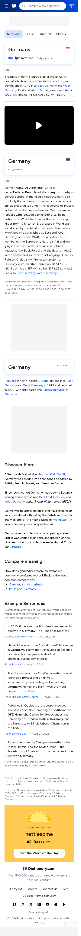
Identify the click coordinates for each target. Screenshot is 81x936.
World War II (57, 474)
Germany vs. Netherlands (26, 584)
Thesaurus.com (71, 6)
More (60, 34)
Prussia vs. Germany (22, 589)
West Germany (47, 273)
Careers (32, 889)
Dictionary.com (14, 6)
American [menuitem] (13, 34)
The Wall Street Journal (25, 696)
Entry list (16, 889)
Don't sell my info (39, 912)
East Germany (47, 85)
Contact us (49, 889)
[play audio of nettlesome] (29, 842)
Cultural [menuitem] (45, 34)
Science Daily (19, 733)
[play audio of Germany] (10, 58)
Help (65, 889)
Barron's (16, 664)
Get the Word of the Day (39, 853)
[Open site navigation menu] (7, 6)
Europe (44, 381)
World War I (60, 519)
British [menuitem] (30, 34)
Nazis (41, 474)
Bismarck (16, 547)
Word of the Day (39, 827)
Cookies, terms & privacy (39, 895)
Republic (10, 381)
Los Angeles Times (22, 636)
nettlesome (39, 834)
